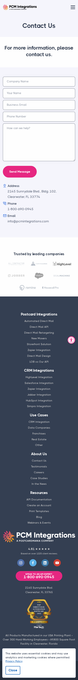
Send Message (19, 171)
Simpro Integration (39, 406)
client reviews (49, 553)
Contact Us (39, 460)
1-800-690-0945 (39, 576)
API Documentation (39, 499)
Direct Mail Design (39, 355)
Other (39, 444)
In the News (39, 483)
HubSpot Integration (39, 400)
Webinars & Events (39, 522)
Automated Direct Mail (39, 320)
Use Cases (39, 415)
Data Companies (39, 427)
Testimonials (39, 466)
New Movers (39, 338)
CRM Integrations (39, 370)
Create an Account (39, 505)
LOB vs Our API (39, 361)
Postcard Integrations (39, 314)
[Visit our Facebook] (33, 562)
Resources (39, 493)
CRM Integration (39, 421)
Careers (39, 472)
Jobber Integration (39, 394)
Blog (39, 516)
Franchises (39, 433)
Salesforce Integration (39, 382)
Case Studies (39, 478)
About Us (39, 454)
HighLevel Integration (39, 377)
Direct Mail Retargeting (39, 332)
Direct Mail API (39, 326)
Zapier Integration (39, 349)
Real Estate (39, 439)
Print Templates (39, 511)
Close (13, 670)
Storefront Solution (39, 344)
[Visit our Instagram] (20, 562)
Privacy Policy (13, 661)
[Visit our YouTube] (57, 562)
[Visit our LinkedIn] (45, 562)
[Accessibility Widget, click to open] (71, 340)
